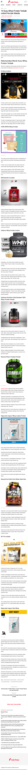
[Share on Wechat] (25, 34)
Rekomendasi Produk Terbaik (10, 679)
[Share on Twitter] (9, 34)
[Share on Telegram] (15, 34)
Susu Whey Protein (6, 681)
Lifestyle (20, 4)
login (5, 710)
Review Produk (21, 679)
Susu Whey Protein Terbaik (16, 681)
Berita (2, 4)
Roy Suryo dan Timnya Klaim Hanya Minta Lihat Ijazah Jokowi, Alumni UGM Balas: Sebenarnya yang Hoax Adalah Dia (13, 717)
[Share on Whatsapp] (18, 34)
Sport (14, 4)
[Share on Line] (22, 34)
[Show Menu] (1, 1)
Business (8, 4)
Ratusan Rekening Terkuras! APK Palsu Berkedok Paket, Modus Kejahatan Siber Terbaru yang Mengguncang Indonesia (12, 726)
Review (5, 8)
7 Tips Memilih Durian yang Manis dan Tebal (10, 742)
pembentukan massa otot (18, 67)
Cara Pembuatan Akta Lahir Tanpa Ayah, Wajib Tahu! (12, 744)
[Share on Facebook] (6, 34)
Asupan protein (4, 388)
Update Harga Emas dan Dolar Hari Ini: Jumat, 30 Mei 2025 (13, 736)
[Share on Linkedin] (13, 34)
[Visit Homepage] (13, 2)
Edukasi (26, 4)
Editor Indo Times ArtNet (7, 16)
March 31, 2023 (17, 16)
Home (2, 8)
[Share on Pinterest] (16, 37)
